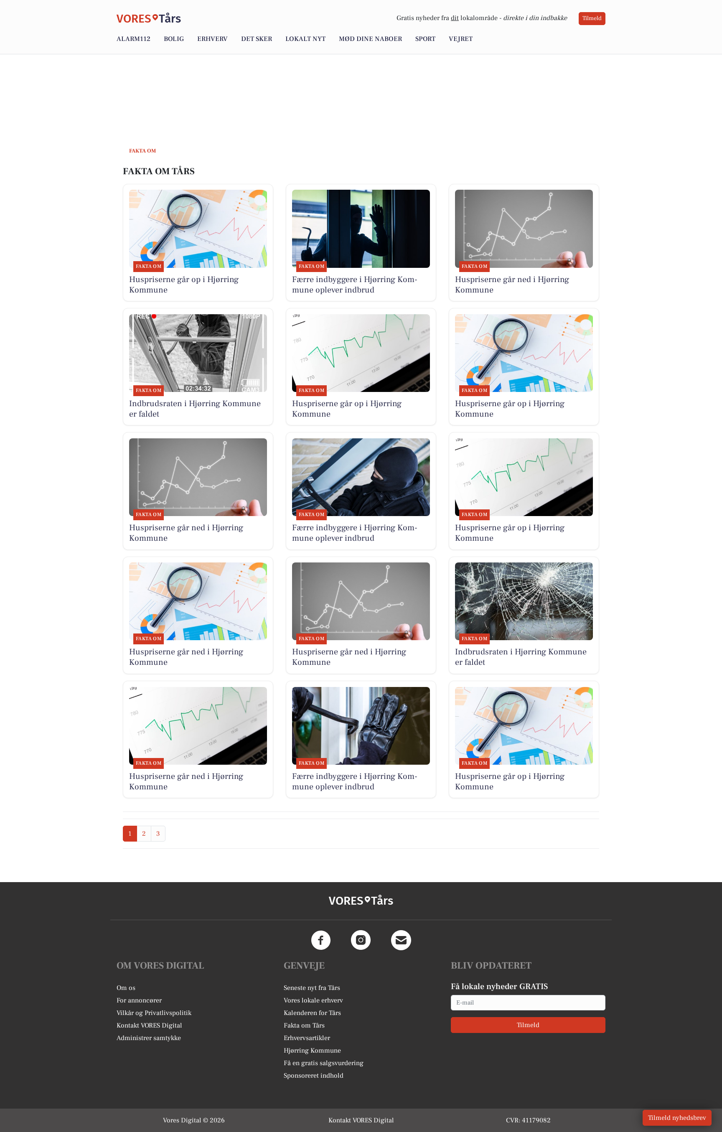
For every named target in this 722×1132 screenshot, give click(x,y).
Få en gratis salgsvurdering (324, 1063)
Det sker (256, 39)
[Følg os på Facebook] (321, 940)
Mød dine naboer (370, 39)
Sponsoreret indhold (313, 1075)
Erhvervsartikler (307, 1038)
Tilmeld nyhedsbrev (677, 1118)
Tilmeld (592, 18)
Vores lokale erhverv (313, 1000)
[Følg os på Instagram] (361, 940)
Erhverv (212, 39)
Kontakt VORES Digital (149, 1025)
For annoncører (139, 1000)
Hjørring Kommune (312, 1050)
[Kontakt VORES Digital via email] (401, 940)
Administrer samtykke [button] (149, 1038)
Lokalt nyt (305, 39)
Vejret (461, 39)
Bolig (174, 39)
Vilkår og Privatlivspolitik (154, 1013)
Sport (425, 39)
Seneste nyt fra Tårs (312, 988)
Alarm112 (133, 39)
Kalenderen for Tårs (312, 1013)
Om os (126, 988)
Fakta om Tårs (304, 1025)
